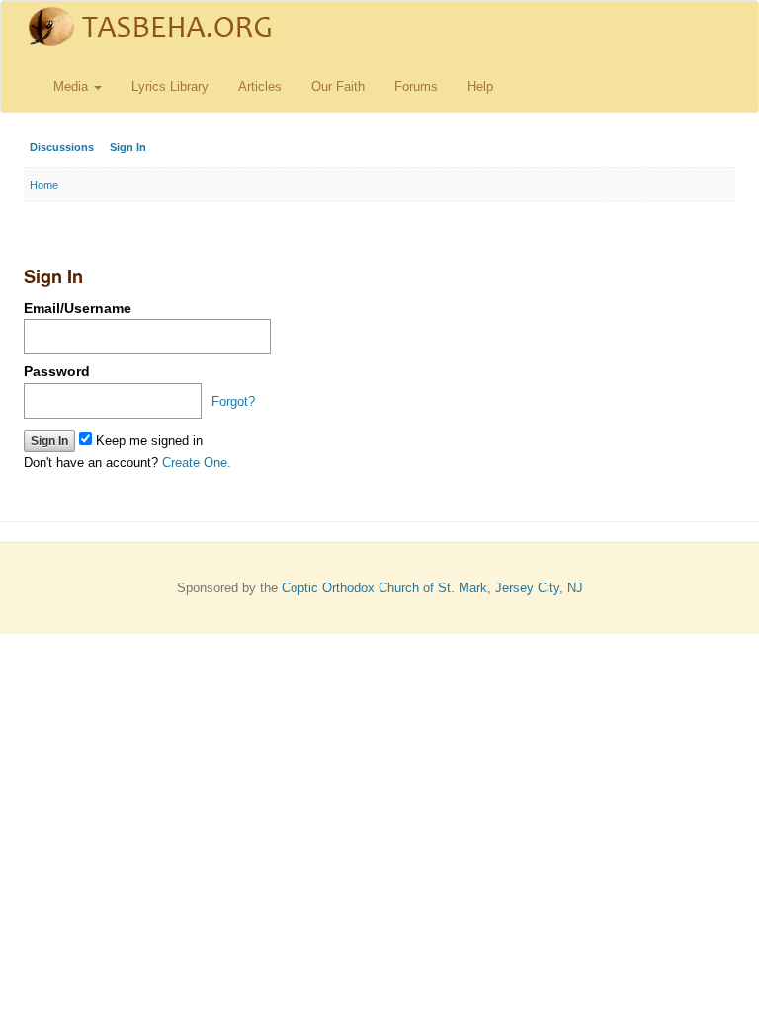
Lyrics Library (170, 86)
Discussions (62, 147)
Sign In (128, 147)
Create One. (196, 462)
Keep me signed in (147, 440)
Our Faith (338, 86)
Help (480, 86)
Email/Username (77, 308)
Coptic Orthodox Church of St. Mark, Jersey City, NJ (432, 588)
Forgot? (233, 401)
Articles (260, 86)
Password (57, 371)
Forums (416, 86)
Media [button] (72, 86)
